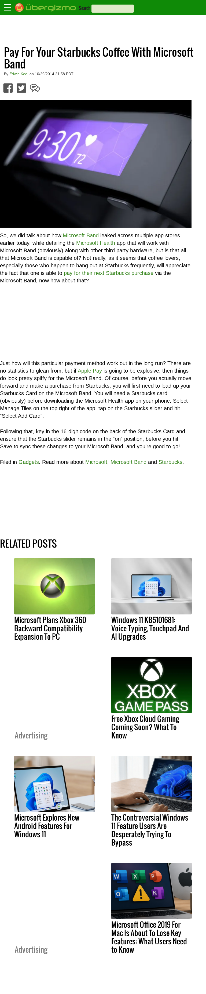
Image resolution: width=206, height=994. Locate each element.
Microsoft (96, 462)
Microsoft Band (81, 235)
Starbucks (170, 462)
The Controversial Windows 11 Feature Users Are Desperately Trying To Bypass (149, 830)
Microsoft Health (95, 243)
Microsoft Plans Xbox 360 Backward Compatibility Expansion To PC (50, 628)
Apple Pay (90, 371)
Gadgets (29, 462)
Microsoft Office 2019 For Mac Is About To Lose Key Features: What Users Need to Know (149, 937)
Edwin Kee (18, 74)
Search (84, 8)
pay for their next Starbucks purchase (108, 273)
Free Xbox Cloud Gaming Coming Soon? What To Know (145, 727)
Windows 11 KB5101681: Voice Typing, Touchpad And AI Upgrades (150, 628)
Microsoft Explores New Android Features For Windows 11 (46, 825)
